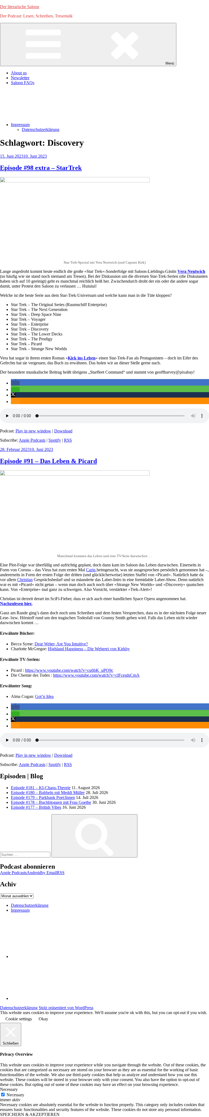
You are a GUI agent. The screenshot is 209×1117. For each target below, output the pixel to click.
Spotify (54, 440)
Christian (25, 579)
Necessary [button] (9, 1089)
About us (19, 73)
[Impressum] (52, 998)
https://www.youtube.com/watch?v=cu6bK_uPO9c (69, 670)
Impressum (20, 124)
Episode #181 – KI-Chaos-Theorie (40, 787)
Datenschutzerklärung (40, 129)
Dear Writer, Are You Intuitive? (61, 644)
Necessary (15, 1094)
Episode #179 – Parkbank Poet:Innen (43, 797)
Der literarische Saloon (19, 6)
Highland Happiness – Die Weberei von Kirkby (89, 648)
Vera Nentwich (191, 271)
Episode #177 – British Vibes (36, 807)
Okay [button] (43, 1019)
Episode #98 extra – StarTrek (41, 167)
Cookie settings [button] (18, 1019)
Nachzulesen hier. (16, 603)
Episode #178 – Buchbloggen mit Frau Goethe (51, 802)
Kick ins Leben (82, 358)
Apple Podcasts (32, 440)
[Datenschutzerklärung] (52, 956)
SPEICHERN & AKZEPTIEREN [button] (30, 1114)
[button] (15, 383)
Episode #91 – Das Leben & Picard (48, 461)
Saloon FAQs (22, 82)
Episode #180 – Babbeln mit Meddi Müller (48, 792)
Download (63, 431)
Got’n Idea (44, 696)
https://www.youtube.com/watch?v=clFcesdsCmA (96, 675)
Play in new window (33, 431)
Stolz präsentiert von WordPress (66, 1007)
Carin (91, 569)
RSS (68, 440)
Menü (169, 63)
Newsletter (20, 77)
